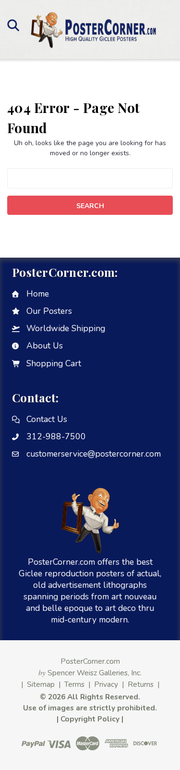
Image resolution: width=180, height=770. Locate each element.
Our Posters (49, 311)
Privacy (106, 684)
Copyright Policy (90, 719)
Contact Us (46, 419)
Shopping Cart (53, 363)
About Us (44, 345)
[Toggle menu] (13, 25)
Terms (74, 684)
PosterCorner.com (90, 661)
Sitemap (41, 684)
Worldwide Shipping (65, 328)
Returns (141, 684)
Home (37, 293)
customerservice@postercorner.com (93, 454)
